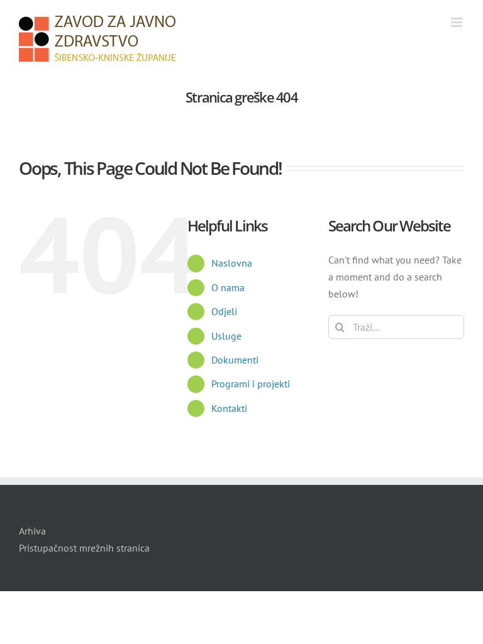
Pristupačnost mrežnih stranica (84, 547)
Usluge (226, 336)
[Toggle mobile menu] (457, 22)
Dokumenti (234, 359)
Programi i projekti (250, 383)
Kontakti (229, 408)
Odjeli (224, 311)
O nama (228, 287)
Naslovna (231, 263)
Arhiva (32, 531)
